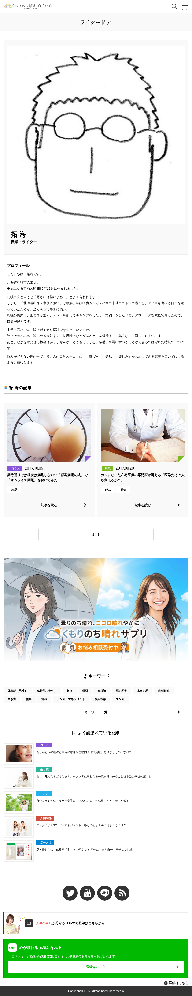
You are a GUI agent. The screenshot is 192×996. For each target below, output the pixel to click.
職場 (29, 699)
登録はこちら (96, 967)
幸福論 (102, 691)
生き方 (12, 699)
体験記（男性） (17, 691)
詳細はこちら (178, 983)
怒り (69, 691)
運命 (44, 699)
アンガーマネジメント (71, 699)
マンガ (120, 699)
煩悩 (85, 691)
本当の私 (142, 691)
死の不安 (121, 691)
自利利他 (163, 691)
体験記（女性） (47, 691)
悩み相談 (100, 699)
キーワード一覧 (96, 712)
